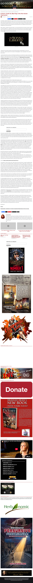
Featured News (3, 11)
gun (25, 141)
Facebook (7, 220)
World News (16, 11)
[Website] (6, 221)
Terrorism (9, 11)
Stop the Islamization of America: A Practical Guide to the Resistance (21, 218)
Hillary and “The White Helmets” (4, 235)
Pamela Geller (8, 214)
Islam (6, 11)
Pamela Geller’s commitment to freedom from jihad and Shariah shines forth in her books (15, 208)
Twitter (10, 220)
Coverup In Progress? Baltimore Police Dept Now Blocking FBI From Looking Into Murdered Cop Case (16, 236)
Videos (13, 11)
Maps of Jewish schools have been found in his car (11, 160)
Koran (1, 144)
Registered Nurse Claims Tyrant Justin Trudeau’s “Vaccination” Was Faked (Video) (27, 236)
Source (2, 206)
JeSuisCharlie (9, 190)
